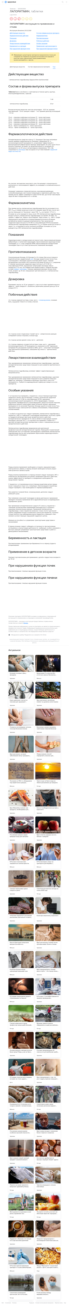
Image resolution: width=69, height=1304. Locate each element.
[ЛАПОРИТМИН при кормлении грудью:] (15, 19)
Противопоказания (42, 38)
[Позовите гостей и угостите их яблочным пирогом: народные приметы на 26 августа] (48, 1206)
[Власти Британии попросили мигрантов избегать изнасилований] (21, 936)
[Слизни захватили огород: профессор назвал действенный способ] (21, 1017)
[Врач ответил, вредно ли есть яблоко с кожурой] (48, 829)
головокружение (44, 300)
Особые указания (41, 43)
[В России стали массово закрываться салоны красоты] (21, 856)
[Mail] (6, 2)
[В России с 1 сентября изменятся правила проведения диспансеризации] (48, 990)
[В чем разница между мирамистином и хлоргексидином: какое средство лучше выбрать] (48, 1287)
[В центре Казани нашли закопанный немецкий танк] (21, 963)
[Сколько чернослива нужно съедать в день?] (21, 883)
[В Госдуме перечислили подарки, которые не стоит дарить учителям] (21, 1071)
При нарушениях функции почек (20, 48)
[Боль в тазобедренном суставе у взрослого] (48, 802)
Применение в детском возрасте (46, 46)
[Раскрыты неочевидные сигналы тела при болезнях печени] (21, 721)
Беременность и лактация (18, 46)
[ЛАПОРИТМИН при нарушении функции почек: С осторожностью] (26, 19)
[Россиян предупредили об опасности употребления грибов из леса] (48, 1044)
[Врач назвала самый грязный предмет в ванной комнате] (21, 1152)
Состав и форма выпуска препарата (47, 33)
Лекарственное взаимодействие (20, 43)
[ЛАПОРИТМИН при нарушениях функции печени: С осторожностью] (22, 19)
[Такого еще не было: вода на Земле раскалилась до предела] (48, 775)
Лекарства (12, 8)
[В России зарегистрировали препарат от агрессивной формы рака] (21, 1260)
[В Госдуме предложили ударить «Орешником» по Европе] (21, 990)
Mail (3, 1302)
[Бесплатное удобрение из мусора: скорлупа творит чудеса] (48, 1152)
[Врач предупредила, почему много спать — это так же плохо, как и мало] (48, 963)
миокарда (21, 149)
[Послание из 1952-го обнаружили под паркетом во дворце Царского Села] (21, 775)
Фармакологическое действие (19, 35)
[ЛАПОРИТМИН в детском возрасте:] (19, 19)
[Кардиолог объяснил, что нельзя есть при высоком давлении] (21, 1233)
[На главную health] (11, 2)
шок (31, 259)
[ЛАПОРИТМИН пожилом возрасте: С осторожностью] (30, 19)
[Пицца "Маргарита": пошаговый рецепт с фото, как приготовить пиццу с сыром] (48, 1260)
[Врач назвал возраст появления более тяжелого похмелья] (48, 1125)
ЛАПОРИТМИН (22, 8)
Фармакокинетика (41, 35)
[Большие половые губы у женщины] (21, 667)
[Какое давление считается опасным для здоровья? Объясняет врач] (21, 694)
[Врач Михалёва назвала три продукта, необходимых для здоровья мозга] (21, 802)
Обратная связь (59, 1302)
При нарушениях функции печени (46, 48)
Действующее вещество (17, 33)
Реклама (14, 1302)
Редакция (31, 1302)
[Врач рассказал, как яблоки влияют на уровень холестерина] (48, 694)
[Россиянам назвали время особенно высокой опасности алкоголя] (21, 1125)
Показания (13, 38)
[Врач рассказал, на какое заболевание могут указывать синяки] (21, 748)
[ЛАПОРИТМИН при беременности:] (11, 19)
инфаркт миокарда (20, 269)
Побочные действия (42, 41)
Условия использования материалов (44, 1302)
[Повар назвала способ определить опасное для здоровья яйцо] (48, 748)
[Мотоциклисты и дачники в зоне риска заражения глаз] (21, 1206)
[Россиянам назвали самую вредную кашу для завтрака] (21, 829)
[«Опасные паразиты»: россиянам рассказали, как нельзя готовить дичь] (21, 910)
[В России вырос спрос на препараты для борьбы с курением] (48, 856)
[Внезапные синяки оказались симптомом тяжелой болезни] (48, 721)
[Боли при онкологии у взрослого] (48, 910)
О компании (8, 1302)
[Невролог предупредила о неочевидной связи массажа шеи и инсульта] (48, 1233)
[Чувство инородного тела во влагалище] (48, 1179)
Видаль (26, 623)
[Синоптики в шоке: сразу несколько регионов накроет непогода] (48, 1098)
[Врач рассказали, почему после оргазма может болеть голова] (48, 936)
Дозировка (13, 41)
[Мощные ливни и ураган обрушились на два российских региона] (48, 1017)
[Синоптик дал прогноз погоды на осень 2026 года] (48, 883)
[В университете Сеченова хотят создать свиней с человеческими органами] (21, 1098)
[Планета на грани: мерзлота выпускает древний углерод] (21, 1179)
